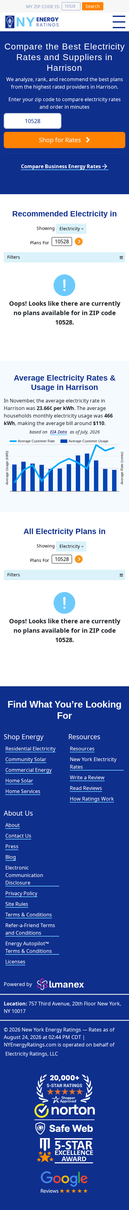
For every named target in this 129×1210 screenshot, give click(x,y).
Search (92, 6)
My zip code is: (43, 6)
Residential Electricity (30, 748)
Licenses (15, 961)
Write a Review (87, 777)
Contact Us (18, 835)
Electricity (69, 228)
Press (11, 846)
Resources (82, 748)
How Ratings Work (92, 798)
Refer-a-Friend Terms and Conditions (30, 929)
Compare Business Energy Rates (64, 166)
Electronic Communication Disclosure (24, 875)
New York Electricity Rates (93, 763)
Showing (46, 228)
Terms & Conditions (28, 914)
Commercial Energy (28, 769)
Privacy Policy (21, 893)
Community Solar (25, 759)
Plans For (39, 242)
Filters (13, 257)
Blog (10, 857)
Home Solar (19, 780)
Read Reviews (86, 788)
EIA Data (58, 432)
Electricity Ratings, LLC (31, 1053)
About (12, 825)
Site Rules (16, 904)
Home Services (22, 791)
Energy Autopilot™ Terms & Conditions (28, 947)
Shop (60, 140)
